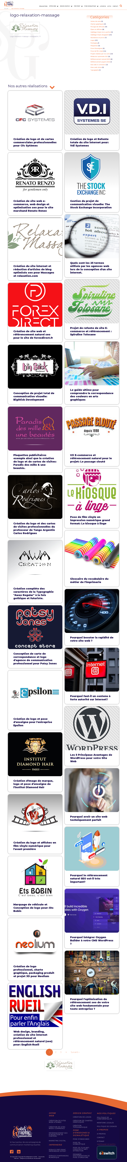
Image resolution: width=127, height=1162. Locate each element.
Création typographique (80, 1126)
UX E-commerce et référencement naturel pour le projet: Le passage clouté (91, 458)
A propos (103, 6)
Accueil (6, 8)
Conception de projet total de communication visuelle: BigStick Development (33, 396)
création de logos (82, 1117)
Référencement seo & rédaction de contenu (58, 1134)
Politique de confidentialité (104, 1118)
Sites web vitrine (96, 67)
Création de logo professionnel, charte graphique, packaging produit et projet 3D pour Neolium (33, 971)
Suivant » (75, 1052)
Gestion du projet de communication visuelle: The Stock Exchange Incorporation (91, 204)
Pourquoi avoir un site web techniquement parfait (88, 818)
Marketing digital (57, 1141)
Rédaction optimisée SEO (99, 56)
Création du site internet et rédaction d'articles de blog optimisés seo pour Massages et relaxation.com (33, 271)
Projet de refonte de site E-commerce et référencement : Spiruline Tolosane (91, 331)
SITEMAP (100, 1141)
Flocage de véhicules (97, 26)
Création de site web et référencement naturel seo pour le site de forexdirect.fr (33, 334)
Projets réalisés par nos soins (100, 54)
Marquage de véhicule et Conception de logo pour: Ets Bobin (33, 907)
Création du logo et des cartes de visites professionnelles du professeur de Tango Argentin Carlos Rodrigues (34, 528)
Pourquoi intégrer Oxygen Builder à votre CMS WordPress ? (91, 940)
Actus (109, 6)
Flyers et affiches (96, 29)
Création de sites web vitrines (57, 1121)
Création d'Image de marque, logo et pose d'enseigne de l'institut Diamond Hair (33, 784)
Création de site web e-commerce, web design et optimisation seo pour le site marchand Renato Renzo (33, 205)
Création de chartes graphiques (82, 1121)
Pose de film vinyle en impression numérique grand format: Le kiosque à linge (90, 520)
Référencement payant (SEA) (100, 62)
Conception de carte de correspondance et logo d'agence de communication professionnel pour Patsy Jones (35, 658)
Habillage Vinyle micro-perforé (100, 32)
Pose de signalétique (79, 1143)
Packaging (94, 43)
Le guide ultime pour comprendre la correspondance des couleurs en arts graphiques (91, 394)
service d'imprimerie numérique (59, 1156)
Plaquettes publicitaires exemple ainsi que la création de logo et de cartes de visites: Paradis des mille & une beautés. (34, 462)
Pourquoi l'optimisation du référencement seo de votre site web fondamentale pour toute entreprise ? (89, 1004)
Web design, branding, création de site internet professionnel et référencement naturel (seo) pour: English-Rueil (32, 1038)
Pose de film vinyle (96, 51)
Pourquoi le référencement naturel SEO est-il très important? (88, 878)
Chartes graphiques (96, 24)
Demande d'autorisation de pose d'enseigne (81, 1156)
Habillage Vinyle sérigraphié (99, 35)
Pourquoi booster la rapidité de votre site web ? (91, 639)
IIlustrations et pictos (97, 37)
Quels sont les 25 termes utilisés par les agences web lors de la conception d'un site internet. (91, 267)
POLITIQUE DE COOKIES (107, 1126)
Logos (92, 40)
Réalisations (43, 6)
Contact (115, 6)
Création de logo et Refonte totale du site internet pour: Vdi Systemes (89, 142)
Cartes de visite (95, 21)
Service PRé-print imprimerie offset (57, 1150)
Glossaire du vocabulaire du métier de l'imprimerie (89, 580)
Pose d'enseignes (96, 48)
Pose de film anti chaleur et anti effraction (81, 1149)
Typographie (94, 70)
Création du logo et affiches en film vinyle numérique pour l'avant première (34, 846)
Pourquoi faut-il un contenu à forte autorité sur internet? (90, 698)
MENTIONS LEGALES (105, 1123)
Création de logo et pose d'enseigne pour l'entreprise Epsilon (32, 722)
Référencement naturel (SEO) (100, 59)
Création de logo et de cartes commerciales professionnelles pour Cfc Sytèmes (35, 142)
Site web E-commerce (98, 64)
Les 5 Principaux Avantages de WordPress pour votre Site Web (91, 758)
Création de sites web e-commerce (57, 1127)
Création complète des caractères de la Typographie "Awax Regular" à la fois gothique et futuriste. (33, 593)
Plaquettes (94, 45)
